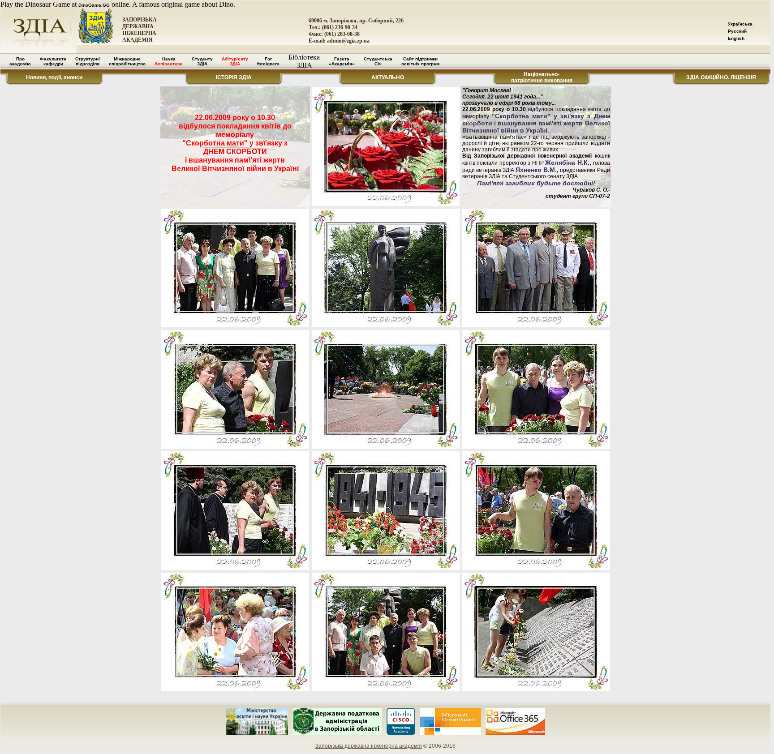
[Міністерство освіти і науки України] (257, 733)
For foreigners (268, 61)
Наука (169, 61)
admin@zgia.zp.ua (348, 41)
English (736, 38)
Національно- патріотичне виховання (541, 77)
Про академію (20, 61)
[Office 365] (516, 733)
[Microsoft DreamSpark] (450, 733)
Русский (737, 31)
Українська (740, 23)
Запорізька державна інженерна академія (368, 746)
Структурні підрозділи (87, 61)
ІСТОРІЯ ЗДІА (234, 77)
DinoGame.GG (94, 5)
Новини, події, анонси (54, 77)
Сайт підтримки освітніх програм (420, 61)
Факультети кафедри (53, 61)
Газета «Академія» (342, 61)
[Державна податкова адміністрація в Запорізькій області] (337, 733)
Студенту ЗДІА (202, 61)
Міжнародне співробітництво (127, 61)
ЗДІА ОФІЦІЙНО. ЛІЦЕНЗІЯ (721, 77)
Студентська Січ (378, 61)
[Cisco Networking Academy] (401, 733)
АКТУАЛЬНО (387, 77)
